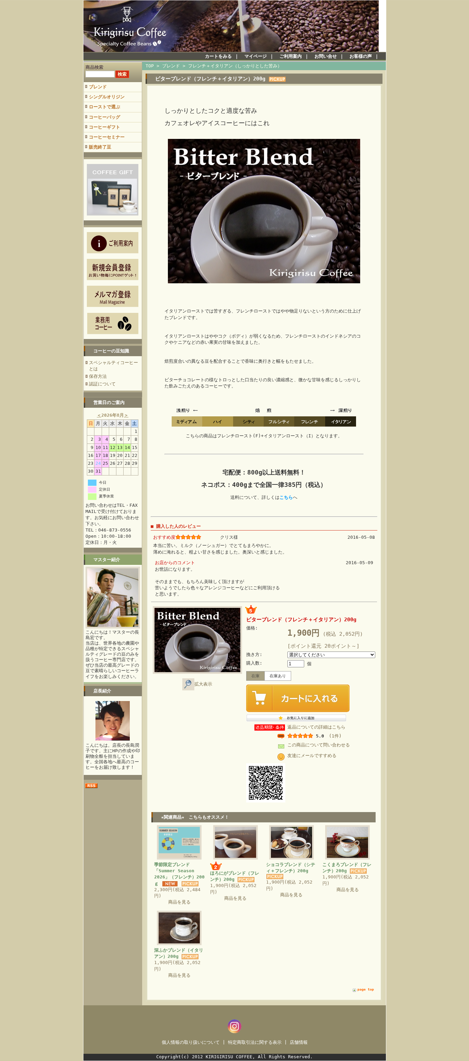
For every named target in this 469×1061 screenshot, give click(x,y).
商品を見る (179, 902)
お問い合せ (325, 56)
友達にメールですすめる (311, 755)
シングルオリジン (107, 96)
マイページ (255, 56)
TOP (150, 65)
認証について (102, 383)
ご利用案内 (290, 56)
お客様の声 (361, 56)
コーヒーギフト (104, 127)
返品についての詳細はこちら (316, 727)
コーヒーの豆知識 (111, 350)
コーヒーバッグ (104, 117)
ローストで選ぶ (104, 106)
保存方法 (98, 376)
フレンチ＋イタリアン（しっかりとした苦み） (235, 65)
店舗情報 (299, 1042)
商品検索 (94, 67)
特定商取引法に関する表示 (255, 1042)
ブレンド (98, 86)
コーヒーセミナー (107, 137)
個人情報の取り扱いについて (191, 1042)
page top (365, 989)
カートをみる (218, 56)
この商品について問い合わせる (318, 744)
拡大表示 (203, 684)
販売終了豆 (100, 147)
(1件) (335, 736)
